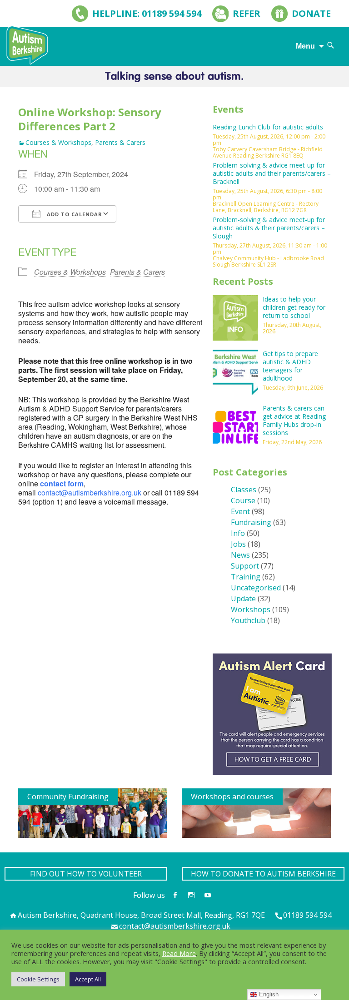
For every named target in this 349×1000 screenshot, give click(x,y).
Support (245, 566)
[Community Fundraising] (92, 812)
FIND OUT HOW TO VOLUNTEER (86, 874)
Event (240, 511)
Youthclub (248, 620)
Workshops (250, 609)
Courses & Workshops (58, 142)
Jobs (238, 544)
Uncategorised (256, 588)
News (240, 555)
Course (243, 500)
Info (238, 533)
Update (243, 599)
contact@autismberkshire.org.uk (89, 492)
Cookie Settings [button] (38, 979)
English (268, 994)
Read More (179, 953)
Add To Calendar (73, 214)
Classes (243, 490)
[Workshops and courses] (256, 812)
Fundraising (251, 522)
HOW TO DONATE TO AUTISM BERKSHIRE (263, 874)
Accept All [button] (88, 979)
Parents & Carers (120, 142)
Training (245, 577)
